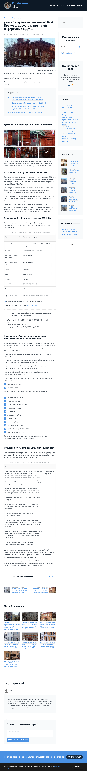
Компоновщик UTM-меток (71, 234)
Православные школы (70, 120)
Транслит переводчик (69, 232)
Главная (52, 5)
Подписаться (74, 757)
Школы (64, 124)
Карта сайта (70, 5)
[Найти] (79, 22)
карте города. (32, 305)
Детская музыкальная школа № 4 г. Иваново (26, 97)
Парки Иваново (67, 107)
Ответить (53, 714)
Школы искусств (17, 18)
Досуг (64, 110)
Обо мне (79, 5)
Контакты (60, 5)
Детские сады (67, 117)
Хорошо (78, 767)
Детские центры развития (71, 105)
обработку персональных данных (69, 52)
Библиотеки (66, 136)
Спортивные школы (69, 122)
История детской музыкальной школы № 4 (27, 99)
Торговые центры (68, 112)
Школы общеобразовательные (72, 127)
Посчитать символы (69, 229)
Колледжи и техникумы (70, 139)
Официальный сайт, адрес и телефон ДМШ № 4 (29, 103)
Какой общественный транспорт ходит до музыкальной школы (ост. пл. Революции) (31, 314)
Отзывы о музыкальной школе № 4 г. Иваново (26, 112)
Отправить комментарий (18, 740)
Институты (66, 141)
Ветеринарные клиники (70, 115)
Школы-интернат (70, 133)
